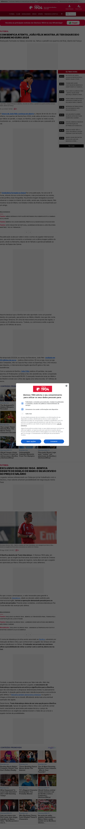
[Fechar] (66, 386)
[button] (42, 413)
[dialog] (42, 414)
